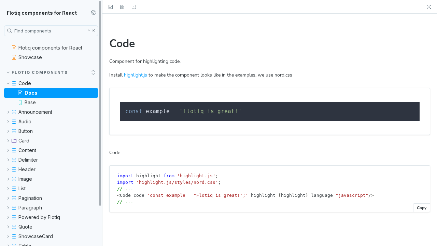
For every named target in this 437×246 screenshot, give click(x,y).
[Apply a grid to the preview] (122, 7)
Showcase (30, 57)
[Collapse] (93, 72)
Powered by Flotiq (39, 217)
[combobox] (51, 30)
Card (23, 141)
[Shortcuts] (93, 12)
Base (30, 102)
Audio (24, 121)
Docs (31, 93)
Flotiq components (40, 72)
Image (25, 179)
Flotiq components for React (42, 13)
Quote (25, 227)
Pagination (30, 198)
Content (27, 150)
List (22, 188)
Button (25, 131)
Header (27, 169)
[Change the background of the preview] (110, 7)
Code (24, 83)
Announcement (35, 112)
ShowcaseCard (35, 236)
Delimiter (28, 160)
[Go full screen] (429, 7)
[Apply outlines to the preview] (134, 7)
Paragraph (30, 207)
